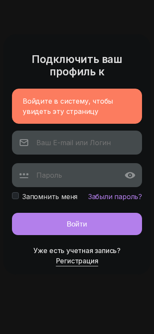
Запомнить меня (49, 196)
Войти (77, 223)
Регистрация (77, 260)
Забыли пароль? (115, 196)
